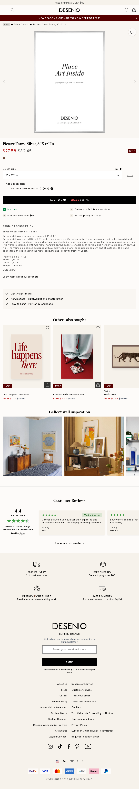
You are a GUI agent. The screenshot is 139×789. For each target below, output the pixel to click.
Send (69, 661)
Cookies (76, 707)
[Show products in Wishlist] (126, 10)
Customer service (82, 689)
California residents (83, 719)
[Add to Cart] (47, 385)
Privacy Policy (65, 669)
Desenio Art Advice (82, 684)
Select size (9, 168)
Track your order (81, 695)
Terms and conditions (84, 701)
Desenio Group (78, 779)
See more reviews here (69, 543)
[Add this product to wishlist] (132, 32)
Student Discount (57, 719)
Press (64, 689)
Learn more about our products (20, 276)
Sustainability (59, 701)
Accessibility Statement (53, 707)
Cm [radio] (116, 169)
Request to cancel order (85, 736)
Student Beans (59, 713)
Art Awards (61, 730)
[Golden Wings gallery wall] (93, 446)
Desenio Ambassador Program (50, 725)
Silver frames (21, 24)
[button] (130, 175)
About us (62, 684)
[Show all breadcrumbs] (6, 24)
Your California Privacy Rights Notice (92, 713)
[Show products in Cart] (134, 10)
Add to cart (69, 199)
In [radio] (121, 169)
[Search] (12, 10)
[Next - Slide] (135, 82)
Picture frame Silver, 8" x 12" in (50, 24)
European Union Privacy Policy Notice (93, 730)
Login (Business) (58, 736)
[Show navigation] (5, 10)
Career (63, 695)
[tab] (35, 137)
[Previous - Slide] (4, 82)
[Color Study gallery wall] (32, 446)
